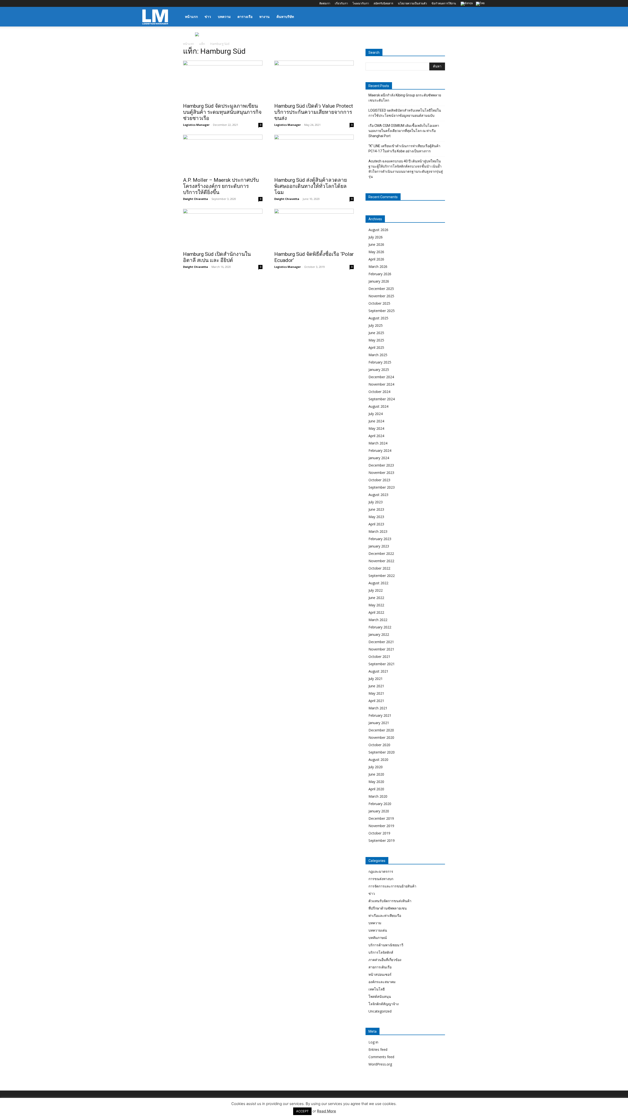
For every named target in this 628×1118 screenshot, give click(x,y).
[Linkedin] (162, 3)
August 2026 (378, 229)
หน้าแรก (191, 16)
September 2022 (381, 575)
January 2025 (378, 369)
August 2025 (378, 318)
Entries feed (377, 1049)
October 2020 (379, 744)
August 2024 (378, 406)
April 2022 (376, 612)
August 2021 (378, 671)
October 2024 (379, 391)
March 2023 (377, 531)
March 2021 (377, 708)
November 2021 (381, 649)
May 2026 (376, 251)
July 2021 (375, 678)
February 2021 (379, 715)
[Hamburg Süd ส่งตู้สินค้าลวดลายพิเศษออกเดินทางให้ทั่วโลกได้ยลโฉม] (314, 154)
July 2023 (375, 502)
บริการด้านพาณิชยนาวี (385, 945)
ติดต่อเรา (324, 3)
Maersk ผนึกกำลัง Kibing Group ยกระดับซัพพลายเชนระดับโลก (404, 97)
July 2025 (375, 325)
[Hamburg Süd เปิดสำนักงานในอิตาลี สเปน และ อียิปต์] (222, 228)
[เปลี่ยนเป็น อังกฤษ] (467, 4)
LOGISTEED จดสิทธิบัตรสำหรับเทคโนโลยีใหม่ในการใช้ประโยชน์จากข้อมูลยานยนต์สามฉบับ (404, 112)
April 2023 (376, 524)
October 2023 (379, 480)
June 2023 (376, 509)
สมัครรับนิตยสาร (383, 3)
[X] (170, 3)
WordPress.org (380, 1064)
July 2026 (375, 237)
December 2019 (381, 818)
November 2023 (381, 472)
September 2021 (381, 664)
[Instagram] (154, 3)
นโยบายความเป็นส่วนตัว (412, 3)
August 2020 (378, 759)
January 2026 (378, 281)
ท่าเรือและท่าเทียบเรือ (384, 915)
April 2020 (376, 789)
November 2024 (381, 384)
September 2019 (381, 840)
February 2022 (379, 627)
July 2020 (375, 767)
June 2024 (376, 421)
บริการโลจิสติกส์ (380, 952)
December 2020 (381, 730)
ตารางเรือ (244, 16)
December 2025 (381, 288)
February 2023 (379, 538)
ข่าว (208, 16)
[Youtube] (178, 3)
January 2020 (378, 811)
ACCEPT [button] (302, 1111)
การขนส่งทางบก (380, 878)
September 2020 (381, 752)
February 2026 (379, 274)
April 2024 (376, 435)
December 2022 (381, 553)
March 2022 (377, 619)
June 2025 (376, 332)
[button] (480, 17)
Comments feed (381, 1056)
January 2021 (378, 722)
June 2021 (376, 686)
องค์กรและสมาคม (381, 981)
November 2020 (381, 737)
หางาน (264, 16)
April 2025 (376, 347)
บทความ (224, 16)
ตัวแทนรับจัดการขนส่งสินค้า (389, 900)
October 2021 (379, 656)
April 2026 (376, 259)
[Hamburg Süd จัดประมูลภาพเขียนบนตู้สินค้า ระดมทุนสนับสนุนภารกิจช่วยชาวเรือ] (222, 80)
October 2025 (379, 303)
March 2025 (377, 354)
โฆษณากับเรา (361, 3)
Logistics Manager (196, 125)
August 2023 (378, 494)
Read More (326, 1111)
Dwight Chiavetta (195, 199)
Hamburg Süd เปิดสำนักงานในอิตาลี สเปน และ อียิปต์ (217, 257)
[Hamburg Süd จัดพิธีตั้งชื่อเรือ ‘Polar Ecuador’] (314, 228)
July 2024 (375, 413)
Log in (373, 1042)
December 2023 (381, 465)
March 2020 (377, 796)
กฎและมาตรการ (380, 871)
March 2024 (377, 443)
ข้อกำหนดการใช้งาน (444, 3)
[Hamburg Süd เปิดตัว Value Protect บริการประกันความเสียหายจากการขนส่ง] (314, 80)
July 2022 (375, 590)
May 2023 (376, 516)
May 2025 (376, 340)
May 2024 (376, 428)
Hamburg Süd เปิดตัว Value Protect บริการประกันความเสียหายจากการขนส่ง (313, 112)
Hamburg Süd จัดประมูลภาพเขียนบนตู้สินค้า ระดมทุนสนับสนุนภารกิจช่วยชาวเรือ (222, 112)
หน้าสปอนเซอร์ (380, 974)
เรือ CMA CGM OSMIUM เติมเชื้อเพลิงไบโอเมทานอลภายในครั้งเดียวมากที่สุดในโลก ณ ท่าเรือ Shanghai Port (403, 131)
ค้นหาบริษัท (285, 16)
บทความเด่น (377, 930)
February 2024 (379, 450)
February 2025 (379, 362)
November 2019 (381, 825)
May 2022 (376, 605)
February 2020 (379, 803)
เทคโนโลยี (376, 989)
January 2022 (378, 634)
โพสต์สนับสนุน (379, 996)
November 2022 (381, 561)
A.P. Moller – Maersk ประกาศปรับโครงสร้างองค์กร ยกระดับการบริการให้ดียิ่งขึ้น (221, 186)
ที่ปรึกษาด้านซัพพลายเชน (387, 908)
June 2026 (376, 244)
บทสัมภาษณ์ (377, 937)
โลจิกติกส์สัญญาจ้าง (383, 1003)
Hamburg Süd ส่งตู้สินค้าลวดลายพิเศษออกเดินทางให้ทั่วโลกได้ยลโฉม (310, 186)
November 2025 (381, 296)
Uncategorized (380, 1011)
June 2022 (376, 597)
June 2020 (376, 774)
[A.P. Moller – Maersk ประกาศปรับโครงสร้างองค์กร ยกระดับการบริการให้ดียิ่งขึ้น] (222, 154)
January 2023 (378, 546)
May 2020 (376, 781)
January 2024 (378, 457)
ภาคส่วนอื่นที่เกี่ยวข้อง (384, 959)
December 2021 (381, 641)
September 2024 (381, 399)
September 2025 (381, 310)
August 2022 (378, 583)
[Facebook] (146, 3)
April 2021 (376, 700)
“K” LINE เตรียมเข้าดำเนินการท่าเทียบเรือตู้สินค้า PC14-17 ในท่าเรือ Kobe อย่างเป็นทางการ (404, 148)
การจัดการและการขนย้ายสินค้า (392, 886)
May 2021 (376, 693)
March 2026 (377, 266)
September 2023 (381, 487)
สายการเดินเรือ (380, 967)
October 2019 (379, 833)
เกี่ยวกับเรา (341, 3)
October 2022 (379, 568)
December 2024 (381, 377)
